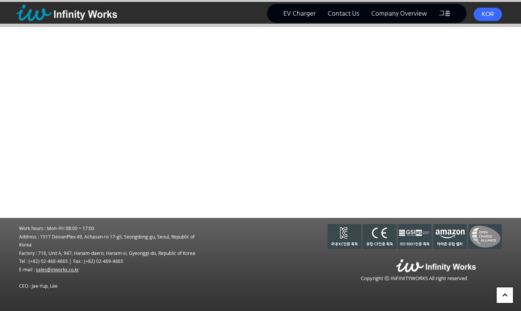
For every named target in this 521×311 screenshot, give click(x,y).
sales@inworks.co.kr (57, 269)
